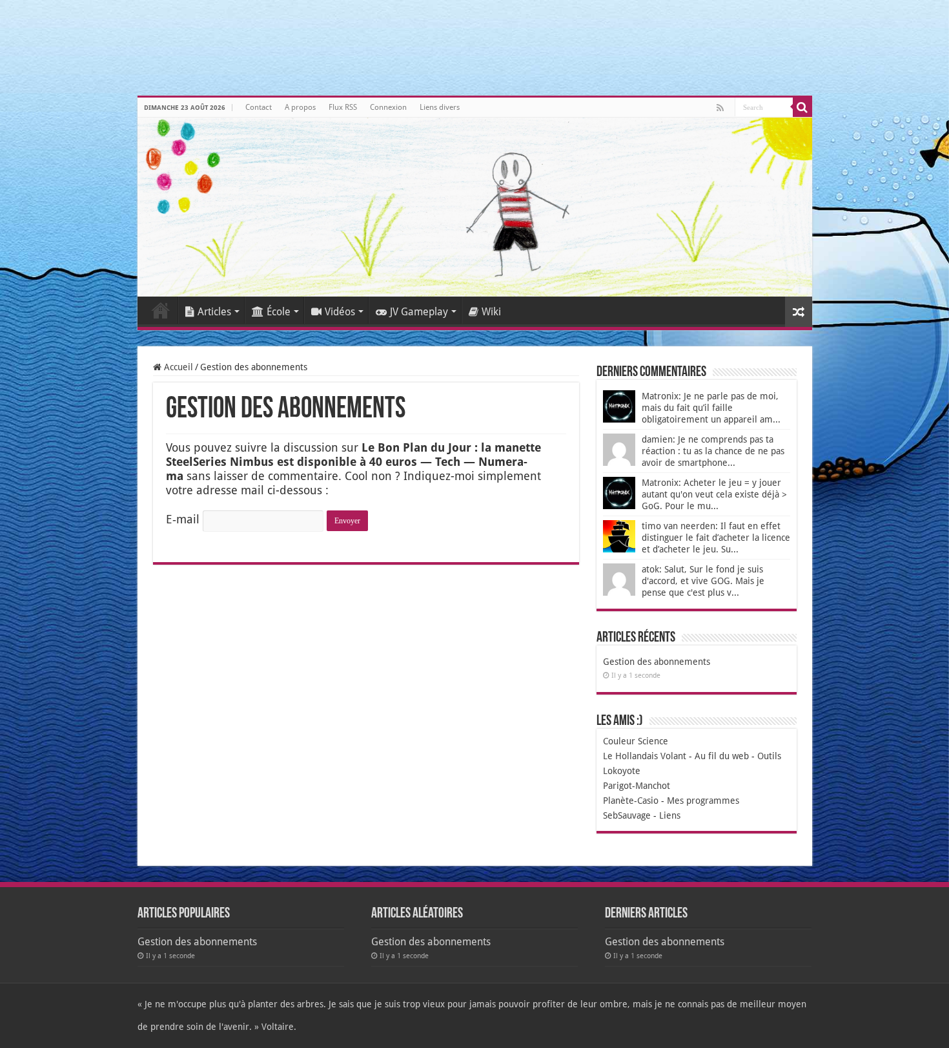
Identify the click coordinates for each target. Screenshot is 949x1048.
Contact (258, 107)
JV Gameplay (419, 312)
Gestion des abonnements (656, 661)
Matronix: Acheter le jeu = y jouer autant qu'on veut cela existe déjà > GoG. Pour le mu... (714, 494)
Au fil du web (722, 756)
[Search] (802, 107)
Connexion (388, 107)
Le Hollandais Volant (644, 756)
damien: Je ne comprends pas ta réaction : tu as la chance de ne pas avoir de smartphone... (713, 451)
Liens (669, 815)
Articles (214, 312)
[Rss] (720, 108)
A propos (300, 107)
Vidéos (340, 312)
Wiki (491, 312)
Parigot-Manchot (636, 786)
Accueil (161, 310)
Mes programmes (703, 800)
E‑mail (182, 519)
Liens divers (440, 107)
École (279, 312)
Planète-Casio (630, 800)
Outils (769, 756)
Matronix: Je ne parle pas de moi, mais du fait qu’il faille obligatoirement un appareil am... (711, 407)
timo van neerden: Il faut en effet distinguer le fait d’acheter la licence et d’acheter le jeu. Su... (716, 537)
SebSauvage (627, 815)
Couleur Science (635, 741)
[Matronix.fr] (475, 207)
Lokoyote (621, 771)
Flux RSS (343, 107)
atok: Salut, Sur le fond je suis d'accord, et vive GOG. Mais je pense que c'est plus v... (703, 581)
